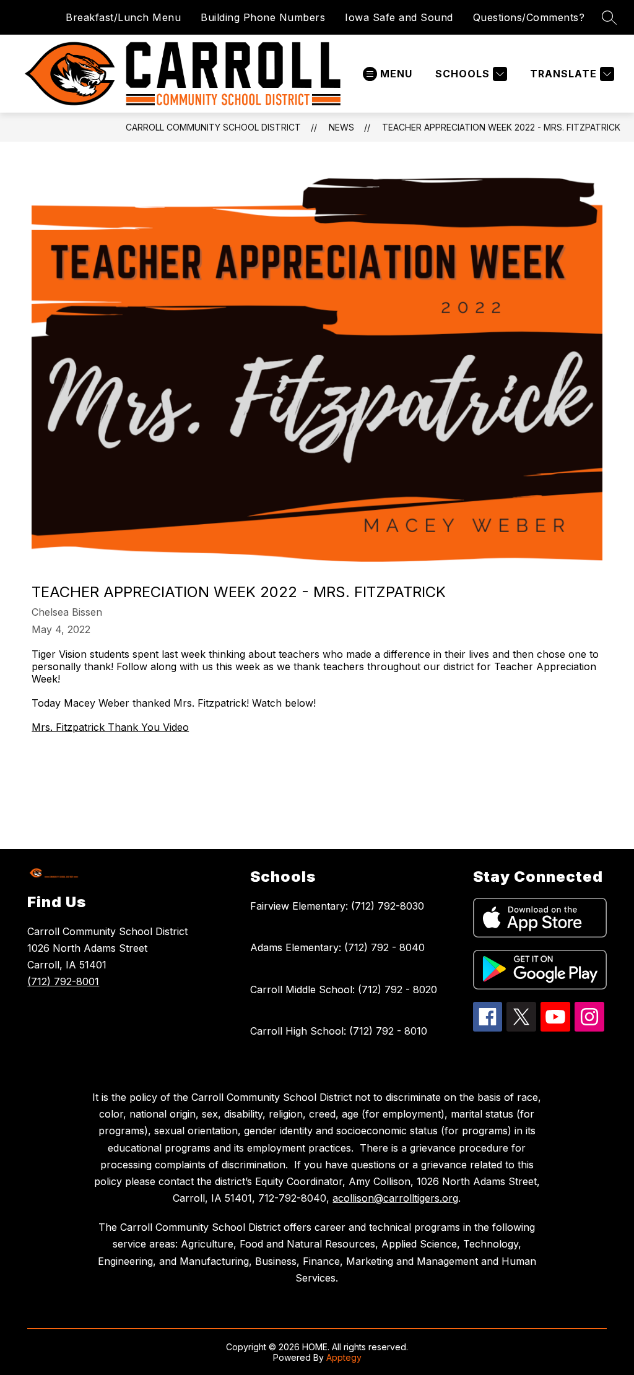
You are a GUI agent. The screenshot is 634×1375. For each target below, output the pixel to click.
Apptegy (344, 1357)
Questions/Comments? (529, 17)
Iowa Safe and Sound (399, 17)
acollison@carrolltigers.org (395, 1198)
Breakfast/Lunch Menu (123, 17)
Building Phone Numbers (263, 17)
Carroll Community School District (213, 127)
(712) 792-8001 (63, 981)
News (341, 127)
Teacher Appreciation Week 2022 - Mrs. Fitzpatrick (501, 127)
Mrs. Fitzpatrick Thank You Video (110, 727)
